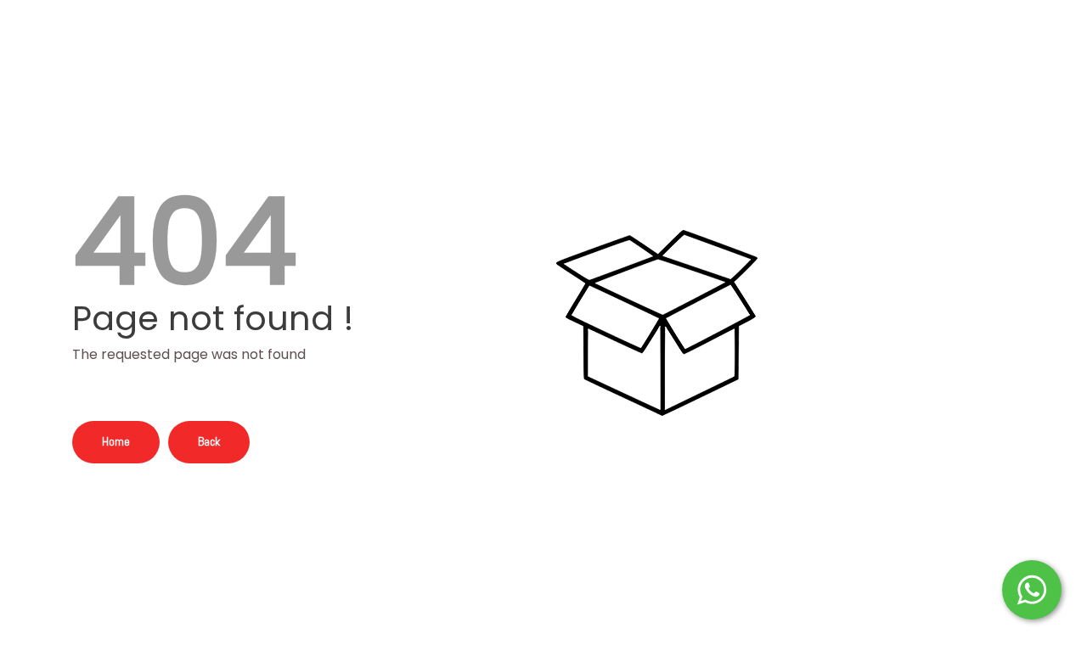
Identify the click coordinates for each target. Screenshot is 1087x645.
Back (209, 441)
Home (116, 441)
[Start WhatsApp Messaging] (1032, 588)
